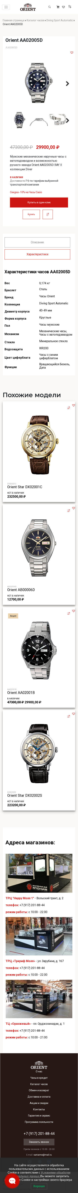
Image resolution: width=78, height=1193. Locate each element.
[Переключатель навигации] (6, 7)
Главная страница (13, 20)
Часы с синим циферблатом (48, 356)
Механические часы (52, 331)
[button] (71, 52)
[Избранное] (64, 7)
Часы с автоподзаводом (55, 334)
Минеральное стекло (53, 341)
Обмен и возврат (39, 1090)
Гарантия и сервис (39, 1115)
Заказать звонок (39, 1141)
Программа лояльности (39, 1122)
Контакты (39, 1109)
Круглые (45, 317)
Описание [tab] (37, 242)
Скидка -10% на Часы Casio (26, 192)
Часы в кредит (39, 1077)
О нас (39, 1071)
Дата (42, 367)
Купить (31, 214)
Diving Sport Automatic (59, 20)
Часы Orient (47, 296)
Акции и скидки (39, 1103)
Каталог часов (35, 20)
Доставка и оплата (39, 1096)
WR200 (43, 348)
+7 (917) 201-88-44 (32, 905)
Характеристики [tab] (37, 254)
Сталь (43, 289)
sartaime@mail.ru (43, 1155)
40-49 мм (45, 310)
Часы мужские (49, 324)
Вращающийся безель (54, 364)
